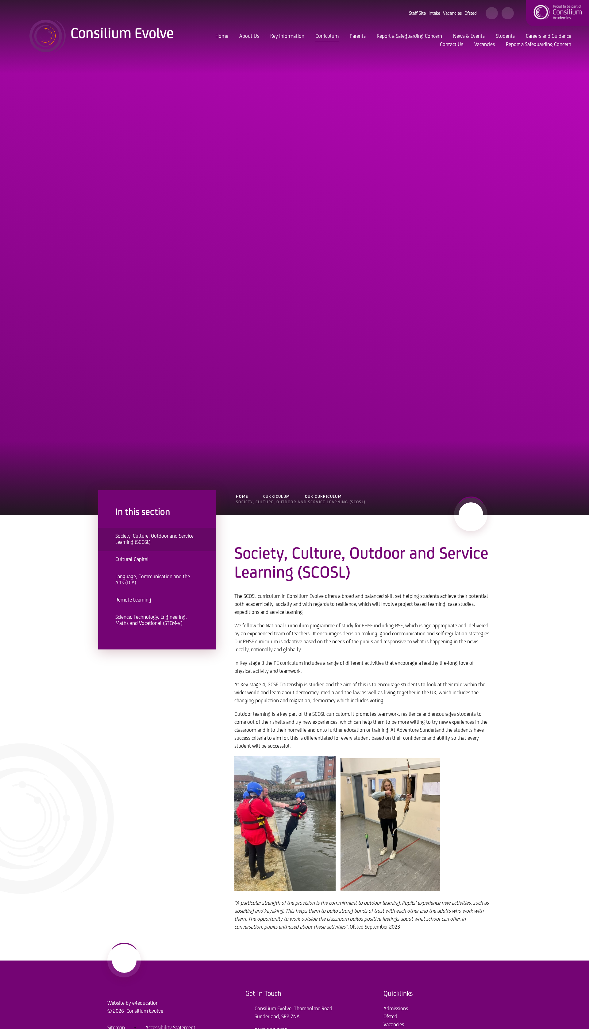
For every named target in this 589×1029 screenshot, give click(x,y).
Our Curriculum (323, 496)
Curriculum (276, 496)
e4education (145, 1003)
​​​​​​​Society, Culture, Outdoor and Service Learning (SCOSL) (301, 502)
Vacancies (452, 13)
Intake (434, 13)
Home (242, 496)
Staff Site (417, 13)
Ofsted (470, 13)
